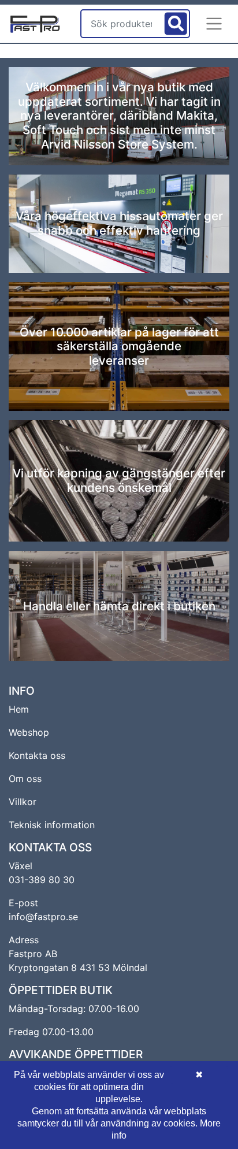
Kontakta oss (37, 755)
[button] (214, 23)
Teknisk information (52, 825)
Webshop (29, 732)
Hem (19, 709)
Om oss (25, 778)
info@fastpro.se (43, 916)
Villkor (22, 801)
